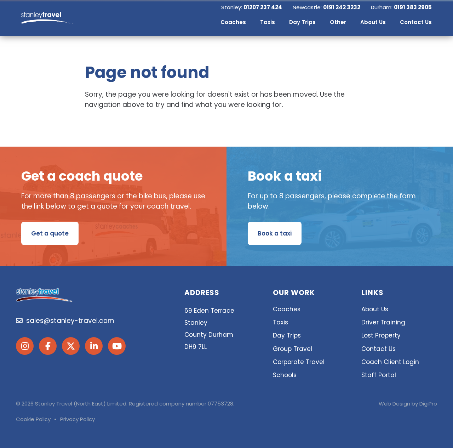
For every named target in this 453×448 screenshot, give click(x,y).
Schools (285, 375)
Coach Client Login (390, 362)
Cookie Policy (33, 419)
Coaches (286, 309)
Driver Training (383, 322)
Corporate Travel (299, 362)
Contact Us (378, 349)
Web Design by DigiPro (408, 403)
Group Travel (292, 349)
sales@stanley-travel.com (68, 320)
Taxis (280, 322)
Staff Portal (378, 375)
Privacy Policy (77, 419)
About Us (374, 309)
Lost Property (381, 335)
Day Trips (287, 335)
